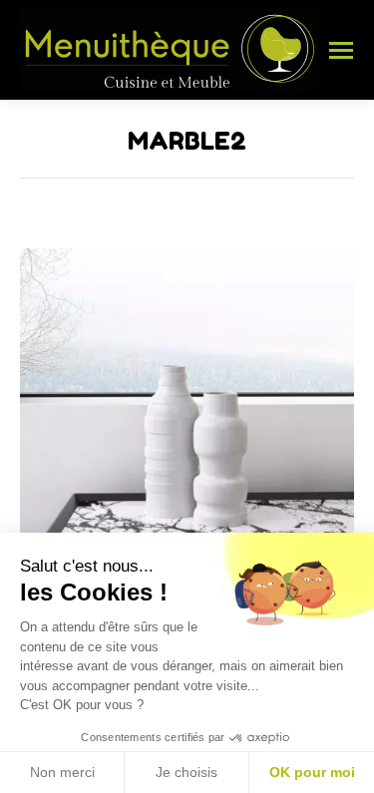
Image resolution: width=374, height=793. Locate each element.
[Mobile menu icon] (341, 50)
